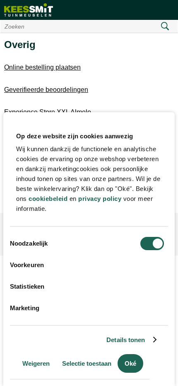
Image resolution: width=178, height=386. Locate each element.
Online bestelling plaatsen (42, 67)
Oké (130, 363)
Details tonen (125, 339)
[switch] (152, 265)
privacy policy (99, 198)
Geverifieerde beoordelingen (46, 89)
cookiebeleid (48, 198)
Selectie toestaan (86, 363)
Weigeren (36, 363)
